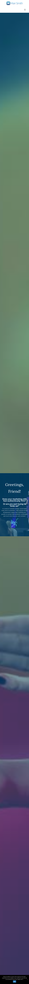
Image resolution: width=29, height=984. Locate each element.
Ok (14, 981)
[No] (27, 979)
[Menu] (26, 9)
